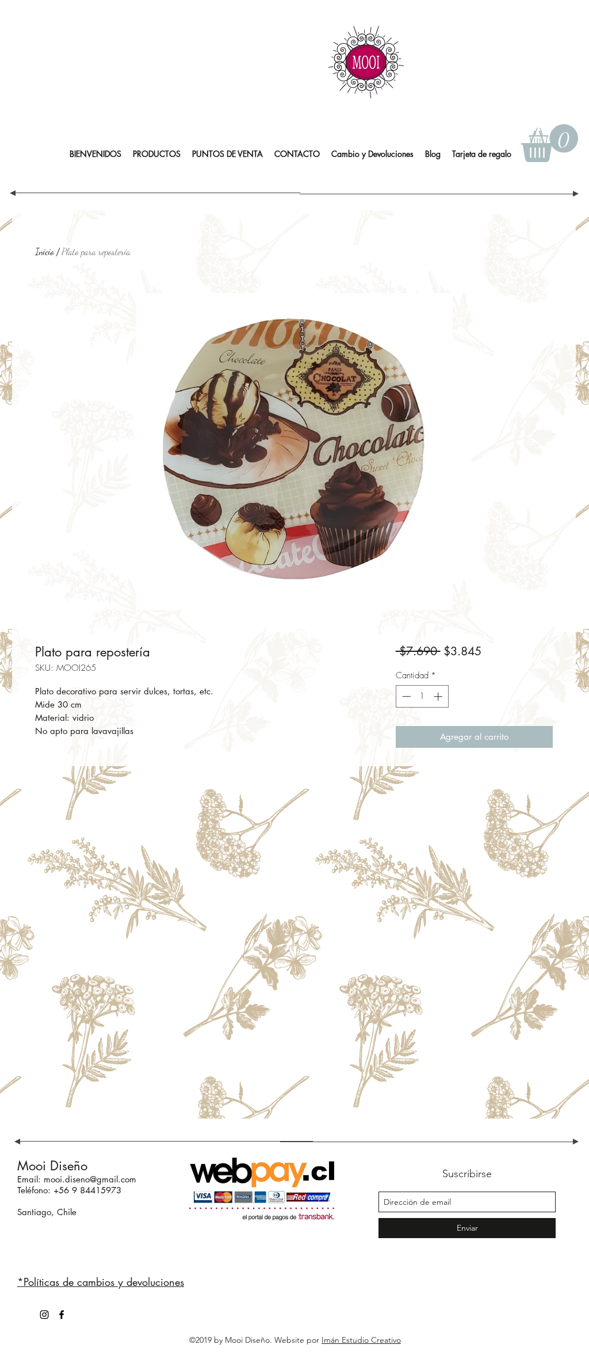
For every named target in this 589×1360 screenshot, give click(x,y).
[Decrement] (405, 696)
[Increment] (439, 696)
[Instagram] (44, 1314)
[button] (156, 154)
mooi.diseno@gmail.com (90, 1179)
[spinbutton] (421, 696)
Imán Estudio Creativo (361, 1340)
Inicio (44, 251)
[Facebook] (61, 1314)
